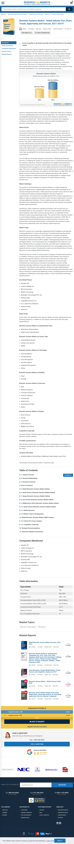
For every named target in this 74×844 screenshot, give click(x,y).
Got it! (60, 840)
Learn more (50, 841)
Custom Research (26, 815)
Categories (24, 810)
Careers (4, 812)
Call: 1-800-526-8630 (37, 740)
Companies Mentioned (9, 48)
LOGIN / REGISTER (44, 815)
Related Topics (6, 51)
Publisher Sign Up (63, 810)
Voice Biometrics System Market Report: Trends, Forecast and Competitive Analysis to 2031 (44, 671)
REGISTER (62, 785)
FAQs (40, 812)
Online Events (62, 815)
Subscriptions (25, 817)
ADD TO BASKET (37, 722)
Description (5, 42)
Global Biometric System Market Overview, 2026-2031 (45, 643)
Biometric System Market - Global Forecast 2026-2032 (45, 682)
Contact (41, 810)
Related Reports (7, 54)
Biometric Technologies (28, 627)
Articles (60, 817)
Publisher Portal (63, 812)
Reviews (4, 815)
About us (5, 810)
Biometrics (41, 627)
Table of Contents (7, 45)
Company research (26, 812)
